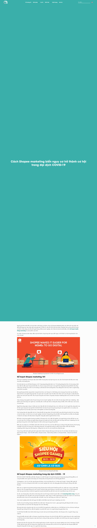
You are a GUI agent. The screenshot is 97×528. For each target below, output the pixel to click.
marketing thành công (68, 494)
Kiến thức (47, 2)
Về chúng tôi (28, 2)
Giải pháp (35, 2)
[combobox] (84, 2)
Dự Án (42, 2)
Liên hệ (60, 2)
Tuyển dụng (54, 2)
